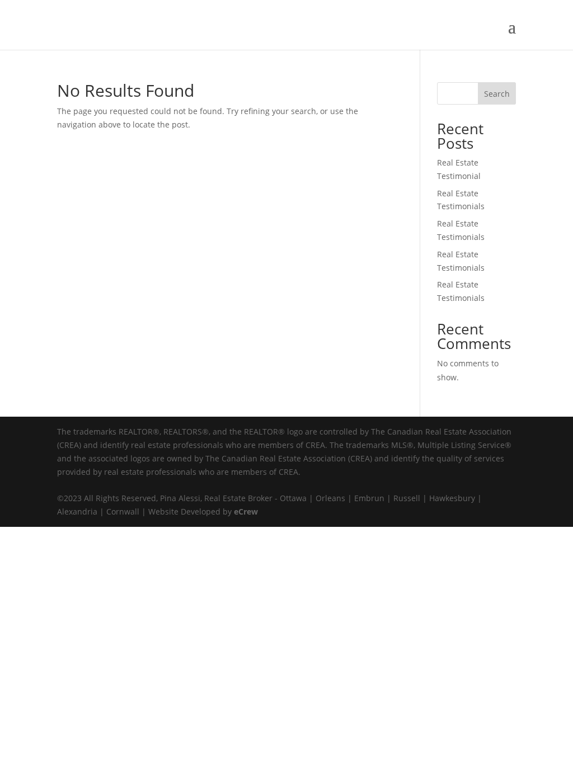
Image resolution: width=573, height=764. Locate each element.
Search (497, 93)
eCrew (246, 511)
